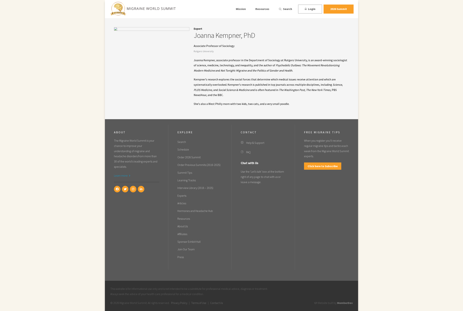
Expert (198, 28)
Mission (241, 9)
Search (287, 9)
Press (180, 257)
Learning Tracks (186, 180)
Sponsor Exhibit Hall (189, 241)
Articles (181, 203)
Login (311, 9)
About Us (182, 226)
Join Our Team (186, 249)
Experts (181, 195)
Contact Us (216, 303)
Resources (262, 9)
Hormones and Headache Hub (195, 211)
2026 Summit (338, 9)
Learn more (121, 175)
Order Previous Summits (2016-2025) (198, 165)
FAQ (248, 152)
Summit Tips (184, 172)
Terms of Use (198, 303)
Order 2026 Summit (189, 157)
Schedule (183, 149)
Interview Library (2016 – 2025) (195, 188)
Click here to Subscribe (323, 166)
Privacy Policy (179, 303)
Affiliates (182, 234)
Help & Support (255, 143)
